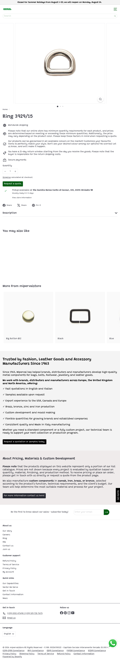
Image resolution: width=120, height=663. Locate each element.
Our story (7, 531)
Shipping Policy (26, 654)
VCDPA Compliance (97, 651)
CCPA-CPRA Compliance (13, 651)
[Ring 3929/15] (22, 257)
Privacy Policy (9, 568)
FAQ (4, 542)
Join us (6, 549)
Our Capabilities (10, 583)
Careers (6, 535)
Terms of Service (11, 565)
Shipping (7, 177)
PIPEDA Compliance (76, 651)
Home (5, 109)
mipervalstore (30, 286)
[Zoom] (100, 99)
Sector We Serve (10, 587)
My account (8, 572)
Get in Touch (9, 591)
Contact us (8, 546)
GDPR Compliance (55, 651)
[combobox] (60, 16)
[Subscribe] (106, 512)
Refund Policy (9, 561)
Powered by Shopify (12, 657)
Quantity (7, 166)
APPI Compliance (36, 651)
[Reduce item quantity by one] (5, 171)
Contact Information (13, 595)
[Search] (115, 16)
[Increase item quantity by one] (15, 171)
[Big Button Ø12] (28, 317)
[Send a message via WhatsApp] (112, 643)
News (5, 598)
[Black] (80, 317)
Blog (5, 538)
